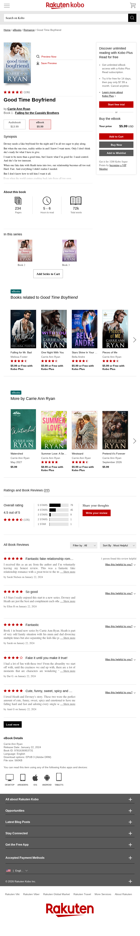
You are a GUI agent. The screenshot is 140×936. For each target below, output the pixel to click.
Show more (67, 571)
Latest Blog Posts (17, 822)
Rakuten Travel (82, 894)
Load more (12, 724)
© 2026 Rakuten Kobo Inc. (20, 881)
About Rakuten (123, 894)
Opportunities (14, 810)
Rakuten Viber (31, 894)
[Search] (132, 18)
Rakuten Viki (12, 894)
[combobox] (83, 545)
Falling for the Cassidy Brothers (37, 112)
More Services (103, 894)
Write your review (96, 512)
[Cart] (132, 5)
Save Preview (49, 63)
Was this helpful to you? (119, 564)
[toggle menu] (7, 5)
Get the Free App (17, 844)
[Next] (134, 340)
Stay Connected (16, 833)
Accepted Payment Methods (24, 857)
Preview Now (48, 56)
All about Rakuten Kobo (22, 799)
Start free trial (116, 104)
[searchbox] (70, 18)
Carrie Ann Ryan (18, 108)
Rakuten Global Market (56, 894)
